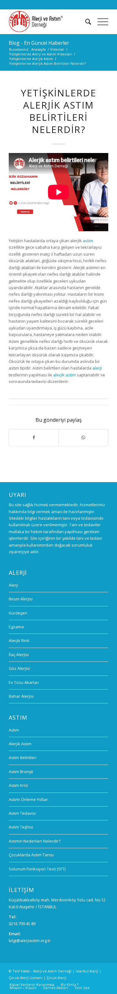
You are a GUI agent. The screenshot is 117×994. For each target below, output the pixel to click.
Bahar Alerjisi (21, 696)
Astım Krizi (18, 785)
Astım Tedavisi (22, 813)
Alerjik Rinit (19, 640)
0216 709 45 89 (22, 923)
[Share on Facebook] (33, 437)
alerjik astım (64, 375)
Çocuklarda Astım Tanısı (31, 855)
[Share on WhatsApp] (83, 437)
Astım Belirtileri (23, 757)
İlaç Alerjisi (19, 654)
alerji (97, 368)
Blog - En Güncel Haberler (39, 42)
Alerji (13, 585)
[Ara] (85, 21)
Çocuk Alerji (56, 977)
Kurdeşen (18, 613)
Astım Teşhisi (21, 827)
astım (88, 240)
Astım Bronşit (21, 771)
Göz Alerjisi (19, 668)
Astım (14, 730)
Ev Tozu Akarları (24, 682)
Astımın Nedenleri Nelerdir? (34, 841)
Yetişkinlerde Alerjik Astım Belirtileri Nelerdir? (58, 111)
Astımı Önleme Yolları (28, 799)
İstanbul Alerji (87, 971)
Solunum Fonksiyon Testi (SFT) (37, 869)
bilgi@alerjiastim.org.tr (30, 940)
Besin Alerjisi (21, 599)
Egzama (16, 627)
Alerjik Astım (20, 744)
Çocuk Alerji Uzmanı (25, 977)
